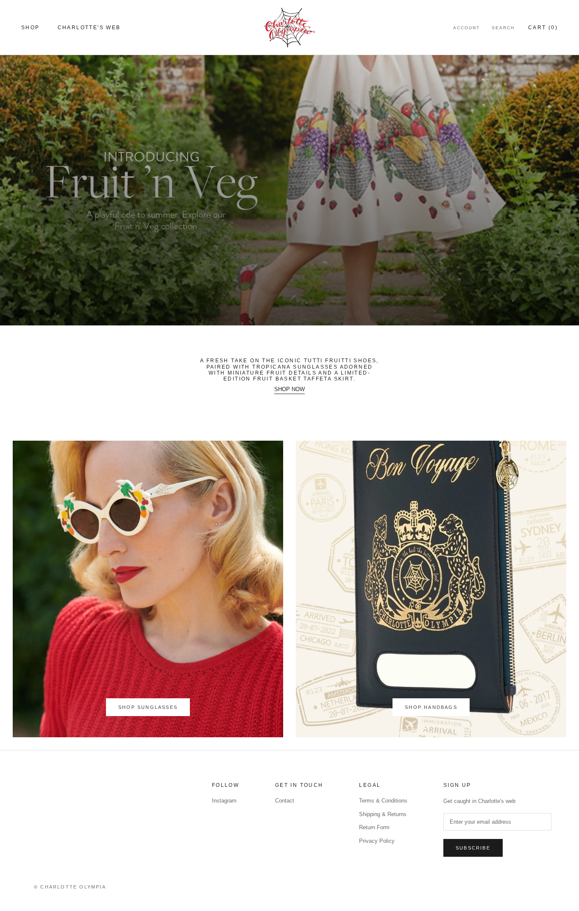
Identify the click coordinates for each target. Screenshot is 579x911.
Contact (284, 800)
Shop (30, 28)
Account (466, 27)
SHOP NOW (289, 389)
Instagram (224, 800)
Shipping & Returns (382, 814)
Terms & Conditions (383, 800)
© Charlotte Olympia (70, 886)
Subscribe (473, 847)
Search (503, 27)
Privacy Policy (377, 841)
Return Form (374, 827)
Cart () (543, 28)
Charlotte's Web (89, 28)
